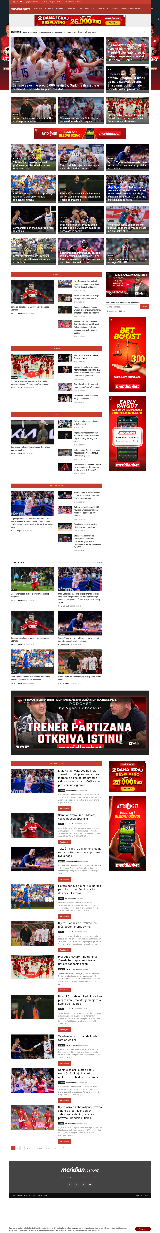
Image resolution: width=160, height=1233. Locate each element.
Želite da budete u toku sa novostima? (122, 303)
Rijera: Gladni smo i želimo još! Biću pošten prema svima (33, 120)
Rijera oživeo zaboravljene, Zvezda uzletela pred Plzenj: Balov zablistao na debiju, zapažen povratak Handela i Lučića (127, 52)
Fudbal (48, 8)
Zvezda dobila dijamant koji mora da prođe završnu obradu (79, 167)
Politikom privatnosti (92, 1230)
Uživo (46, 2)
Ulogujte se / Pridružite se (33, 2)
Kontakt (139, 1196)
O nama (146, 1196)
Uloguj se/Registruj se (131, 8)
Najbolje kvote (55, 2)
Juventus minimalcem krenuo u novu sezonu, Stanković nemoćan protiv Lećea (31, 259)
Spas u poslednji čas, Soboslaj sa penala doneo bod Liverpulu (79, 120)
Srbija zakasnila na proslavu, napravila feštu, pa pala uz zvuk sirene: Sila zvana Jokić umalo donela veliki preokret (127, 81)
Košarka (59, 8)
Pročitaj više (64, 808)
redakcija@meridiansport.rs (87, 1177)
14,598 (39, 1148)
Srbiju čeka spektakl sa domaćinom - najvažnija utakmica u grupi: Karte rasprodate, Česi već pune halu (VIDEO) (87, 541)
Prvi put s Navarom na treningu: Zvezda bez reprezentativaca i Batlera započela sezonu (126, 118)
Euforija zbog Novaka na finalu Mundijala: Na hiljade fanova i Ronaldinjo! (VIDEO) (87, 453)
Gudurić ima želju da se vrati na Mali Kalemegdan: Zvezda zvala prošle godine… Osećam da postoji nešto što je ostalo (80, 226)
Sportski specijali (69, 2)
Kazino (79, 2)
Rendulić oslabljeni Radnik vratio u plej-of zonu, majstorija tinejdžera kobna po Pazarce (80, 196)
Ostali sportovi (85, 8)
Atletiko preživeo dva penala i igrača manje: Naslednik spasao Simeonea (31, 165)
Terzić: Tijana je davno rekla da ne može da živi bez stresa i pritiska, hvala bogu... (87, 496)
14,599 (48, 1148)
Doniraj (115, 8)
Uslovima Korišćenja (75, 1230)
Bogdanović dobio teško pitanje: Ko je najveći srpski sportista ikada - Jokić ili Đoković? (88, 467)
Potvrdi (144, 307)
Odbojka (71, 8)
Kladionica (102, 8)
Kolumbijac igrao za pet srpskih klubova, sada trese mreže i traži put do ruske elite (127, 227)
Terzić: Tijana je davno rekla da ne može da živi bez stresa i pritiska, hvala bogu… (127, 165)
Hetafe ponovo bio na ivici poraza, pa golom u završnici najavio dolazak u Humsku (32, 196)
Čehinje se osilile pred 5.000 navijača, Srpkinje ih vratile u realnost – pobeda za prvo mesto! (55, 87)
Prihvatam (143, 1229)
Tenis (56, 414)
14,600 (57, 1148)
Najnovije (38, 8)
